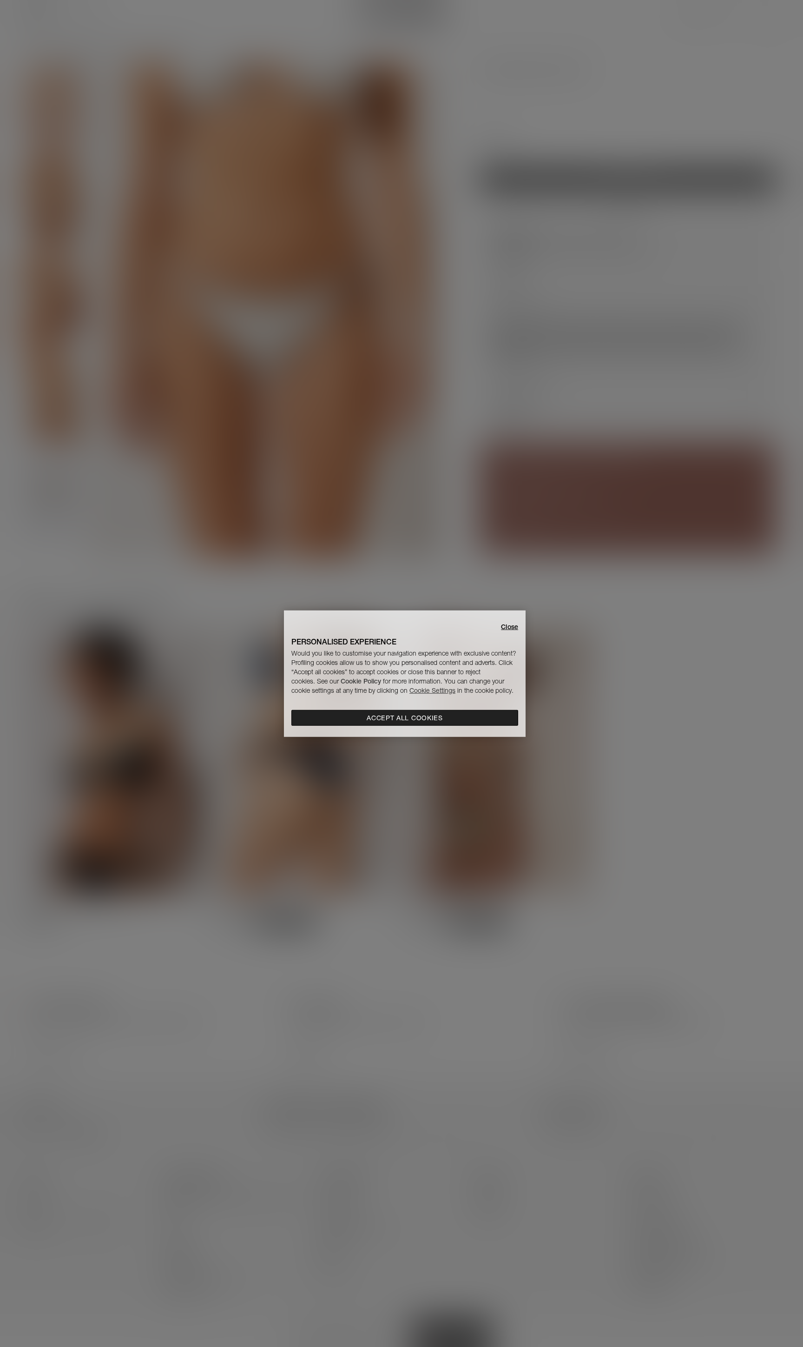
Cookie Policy (361, 681)
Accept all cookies (405, 718)
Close (509, 626)
